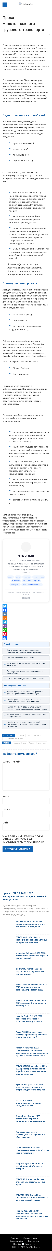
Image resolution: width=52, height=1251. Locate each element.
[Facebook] (26, 610)
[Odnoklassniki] (26, 618)
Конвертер (33, 1241)
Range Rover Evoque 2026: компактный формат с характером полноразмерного (30, 1119)
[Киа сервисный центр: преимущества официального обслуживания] (8, 1132)
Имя (6, 796)
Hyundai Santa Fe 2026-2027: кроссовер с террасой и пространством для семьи (24, 700)
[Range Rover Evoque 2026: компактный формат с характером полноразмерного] (8, 1116)
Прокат (32, 743)
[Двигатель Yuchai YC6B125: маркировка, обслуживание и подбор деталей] (8, 969)
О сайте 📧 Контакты (24, 1244)
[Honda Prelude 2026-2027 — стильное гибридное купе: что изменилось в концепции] (8, 922)
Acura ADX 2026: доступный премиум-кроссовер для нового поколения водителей (31, 1034)
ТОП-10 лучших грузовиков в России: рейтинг (26, 678)
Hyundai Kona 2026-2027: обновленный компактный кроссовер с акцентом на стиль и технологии (26, 724)
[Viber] (26, 626)
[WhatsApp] (26, 630)
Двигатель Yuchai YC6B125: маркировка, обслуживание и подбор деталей (30, 971)
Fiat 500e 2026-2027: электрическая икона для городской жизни (26, 715)
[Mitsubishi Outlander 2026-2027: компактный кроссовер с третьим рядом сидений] (8, 953)
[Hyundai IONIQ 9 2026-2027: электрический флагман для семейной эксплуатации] (26, 874)
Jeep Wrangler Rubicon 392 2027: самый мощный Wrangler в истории (31, 1166)
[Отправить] (26, 638)
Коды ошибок (16, 1241)
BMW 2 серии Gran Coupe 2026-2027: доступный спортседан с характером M (31, 1003)
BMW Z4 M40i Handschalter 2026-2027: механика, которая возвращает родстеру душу (31, 987)
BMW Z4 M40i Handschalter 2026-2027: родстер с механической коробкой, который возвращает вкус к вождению (31, 1070)
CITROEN (21, 735)
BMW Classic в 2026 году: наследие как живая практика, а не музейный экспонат (31, 940)
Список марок (30, 1238)
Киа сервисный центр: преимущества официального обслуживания (30, 1134)
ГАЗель (35, 344)
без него (39, 86)
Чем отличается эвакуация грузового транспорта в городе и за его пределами (24, 651)
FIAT (29, 735)
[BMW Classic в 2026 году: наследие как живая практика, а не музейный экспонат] (8, 938)
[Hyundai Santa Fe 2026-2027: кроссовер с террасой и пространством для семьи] (8, 1016)
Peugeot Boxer (39, 356)
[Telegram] (26, 622)
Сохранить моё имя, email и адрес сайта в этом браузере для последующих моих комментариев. (23, 838)
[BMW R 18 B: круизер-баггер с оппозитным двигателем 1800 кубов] (8, 1180)
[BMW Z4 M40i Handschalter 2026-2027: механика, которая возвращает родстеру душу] (8, 985)
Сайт (5, 822)
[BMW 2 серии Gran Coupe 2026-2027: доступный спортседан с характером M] (8, 1001)
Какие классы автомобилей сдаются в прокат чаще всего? (26, 664)
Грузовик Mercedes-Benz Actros (20, 657)
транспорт (41, 743)
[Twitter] (26, 606)
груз (24, 743)
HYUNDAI (37, 735)
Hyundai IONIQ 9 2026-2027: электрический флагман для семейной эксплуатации (25, 692)
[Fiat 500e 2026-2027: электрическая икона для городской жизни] (8, 1101)
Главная (15, 1238)
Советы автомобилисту (13, 739)
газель (17, 743)
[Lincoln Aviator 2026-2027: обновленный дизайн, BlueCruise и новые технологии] (8, 1148)
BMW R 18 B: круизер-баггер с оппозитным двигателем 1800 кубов (30, 1182)
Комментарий (11, 761)
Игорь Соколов (26, 555)
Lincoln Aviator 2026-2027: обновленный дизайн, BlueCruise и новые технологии (32, 1150)
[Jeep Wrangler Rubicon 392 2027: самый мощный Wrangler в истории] (8, 1164)
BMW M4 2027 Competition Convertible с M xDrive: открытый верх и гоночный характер (32, 1198)
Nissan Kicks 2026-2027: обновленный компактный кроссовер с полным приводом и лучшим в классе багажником (32, 1052)
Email (6, 809)
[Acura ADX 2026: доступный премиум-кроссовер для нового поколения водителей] (8, 1032)
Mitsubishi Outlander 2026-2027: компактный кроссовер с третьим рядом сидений (32, 956)
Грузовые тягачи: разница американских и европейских (25, 672)
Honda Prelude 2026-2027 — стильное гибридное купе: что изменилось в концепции (30, 924)
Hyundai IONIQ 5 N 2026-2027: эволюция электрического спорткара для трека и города (27, 708)
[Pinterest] (26, 634)
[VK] (26, 614)
